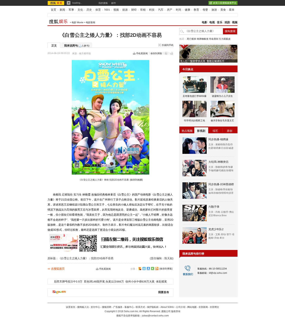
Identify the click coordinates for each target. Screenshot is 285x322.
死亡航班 (191, 39)
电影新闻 (90, 22)
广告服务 (118, 307)
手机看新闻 (142, 53)
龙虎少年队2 (216, 229)
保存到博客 (156, 53)
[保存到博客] (166, 268)
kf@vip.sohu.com (218, 273)
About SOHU (167, 307)
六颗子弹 (213, 206)
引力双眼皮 (225, 39)
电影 (204, 22)
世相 (143, 9)
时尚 (178, 9)
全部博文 (214, 307)
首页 (53, 9)
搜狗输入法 (83, 307)
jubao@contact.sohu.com (155, 315)
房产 (169, 9)
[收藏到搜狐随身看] (152, 268)
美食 (223, 9)
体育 (98, 9)
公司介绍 (180, 307)
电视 (212, 22)
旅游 (214, 9)
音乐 (219, 22)
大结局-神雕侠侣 (218, 161)
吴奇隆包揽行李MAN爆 (194, 96)
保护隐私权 (153, 307)
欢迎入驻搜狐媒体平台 (224, 3)
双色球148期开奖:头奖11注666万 (104, 281)
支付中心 (95, 307)
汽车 (160, 9)
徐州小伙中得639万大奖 (140, 281)
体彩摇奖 (161, 281)
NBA (107, 9)
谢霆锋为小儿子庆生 (222, 96)
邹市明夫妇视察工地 (194, 120)
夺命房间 (213, 39)
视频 (116, 9)
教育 (196, 9)
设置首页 (70, 307)
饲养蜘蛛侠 (202, 39)
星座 (231, 9)
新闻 (62, 9)
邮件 (113, 3)
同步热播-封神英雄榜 (221, 184)
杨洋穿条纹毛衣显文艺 (222, 120)
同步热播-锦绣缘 (218, 139)
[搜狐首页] (56, 3)
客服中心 (129, 307)
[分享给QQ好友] (144, 268)
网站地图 (192, 307)
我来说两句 (76, 45)
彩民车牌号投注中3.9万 (68, 281)
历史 (89, 9)
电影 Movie (77, 22)
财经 (134, 9)
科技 (152, 9)
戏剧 (227, 22)
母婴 (205, 9)
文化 (80, 9)
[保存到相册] (136, 179)
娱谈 (125, 9)
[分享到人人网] (148, 268)
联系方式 (140, 307)
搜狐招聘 (106, 307)
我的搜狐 (103, 3)
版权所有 (175, 311)
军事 (71, 9)
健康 (187, 9)
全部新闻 (203, 307)
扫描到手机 (168, 45)
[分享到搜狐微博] (139, 268)
